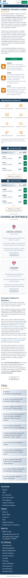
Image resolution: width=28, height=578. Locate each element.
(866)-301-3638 (6, 531)
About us (5, 512)
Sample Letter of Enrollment (10, 525)
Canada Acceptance (8, 503)
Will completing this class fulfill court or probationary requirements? (12, 461)
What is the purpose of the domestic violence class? (13, 400)
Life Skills (5, 558)
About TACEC (6, 514)
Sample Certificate (7, 522)
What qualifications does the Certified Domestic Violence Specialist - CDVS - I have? (13, 435)
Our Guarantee (6, 495)
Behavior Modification (9, 550)
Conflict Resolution (8, 553)
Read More (14, 378)
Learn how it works (8, 497)
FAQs (3, 520)
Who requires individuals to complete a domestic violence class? (13, 452)
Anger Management (8, 548)
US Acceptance (6, 500)
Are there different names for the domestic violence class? (13, 470)
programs (6, 53)
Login (18, 2)
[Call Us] (2, 6)
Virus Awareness (7, 569)
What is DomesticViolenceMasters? (12, 393)
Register (4, 490)
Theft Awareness (7, 566)
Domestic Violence (8, 556)
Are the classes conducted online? (12, 444)
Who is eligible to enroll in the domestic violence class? (12, 408)
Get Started (14, 59)
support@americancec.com (10, 534)
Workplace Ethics (7, 571)
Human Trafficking (7, 563)
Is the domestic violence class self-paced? (12, 477)
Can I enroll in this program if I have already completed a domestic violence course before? (13, 417)
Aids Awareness (7, 545)
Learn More (14, 254)
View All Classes (14, 176)
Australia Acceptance (8, 505)
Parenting (5, 561)
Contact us (5, 517)
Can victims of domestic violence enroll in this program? (13, 427)
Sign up (24, 2)
